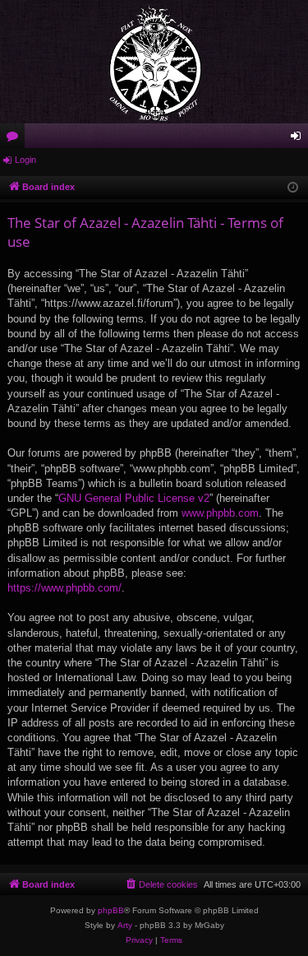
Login (25, 160)
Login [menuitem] (299, 139)
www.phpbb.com (220, 513)
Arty (124, 925)
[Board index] (154, 61)
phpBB (111, 910)
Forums (16, 139)
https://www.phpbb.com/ (64, 588)
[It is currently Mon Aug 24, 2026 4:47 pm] (292, 188)
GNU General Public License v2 (133, 498)
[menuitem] (161, 884)
